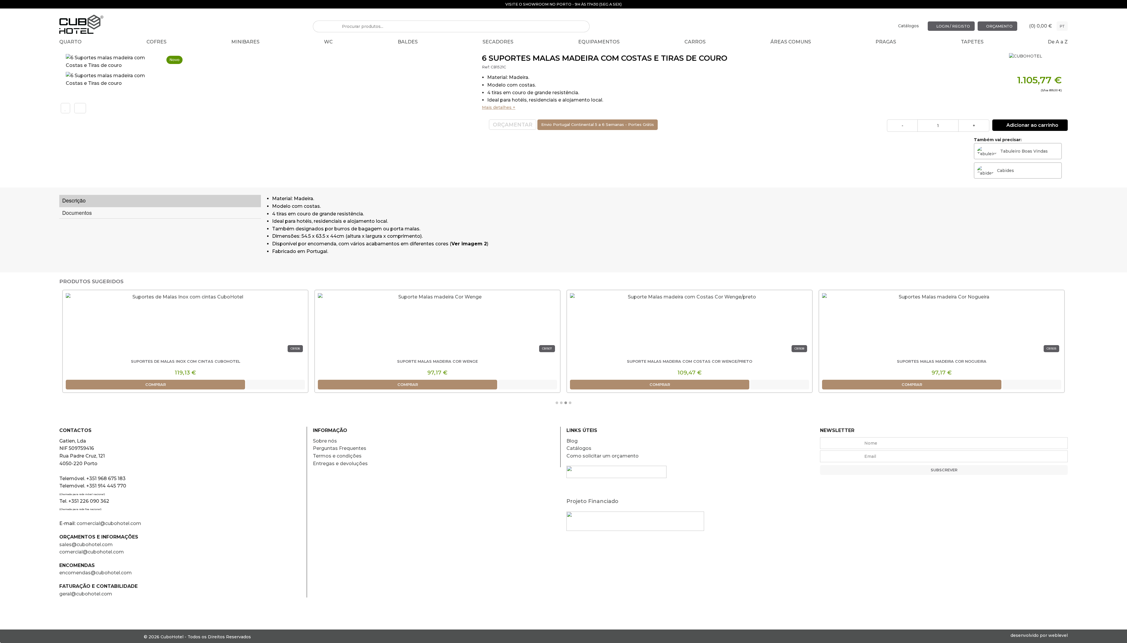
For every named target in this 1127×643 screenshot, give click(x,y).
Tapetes (972, 42)
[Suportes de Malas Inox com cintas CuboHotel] (185, 324)
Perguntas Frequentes (339, 448)
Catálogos (908, 25)
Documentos (77, 212)
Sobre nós (325, 441)
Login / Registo (952, 26)
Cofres (156, 42)
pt (1062, 26)
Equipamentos (599, 42)
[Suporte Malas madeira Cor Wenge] (437, 324)
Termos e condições (337, 456)
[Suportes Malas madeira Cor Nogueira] (941, 324)
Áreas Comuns (790, 42)
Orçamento (999, 26)
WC (328, 42)
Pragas (885, 42)
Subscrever (944, 470)
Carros (695, 42)
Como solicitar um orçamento (602, 456)
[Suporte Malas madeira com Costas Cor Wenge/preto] (689, 324)
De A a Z (1058, 42)
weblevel (1058, 635)
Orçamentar (512, 124)
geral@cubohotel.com (85, 594)
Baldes (408, 42)
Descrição (74, 200)
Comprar (155, 384)
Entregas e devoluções (340, 463)
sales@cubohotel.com (86, 544)
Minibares (245, 42)
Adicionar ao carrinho (1031, 125)
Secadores (497, 42)
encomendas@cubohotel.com (96, 573)
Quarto (70, 42)
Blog (572, 441)
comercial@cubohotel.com (109, 523)
